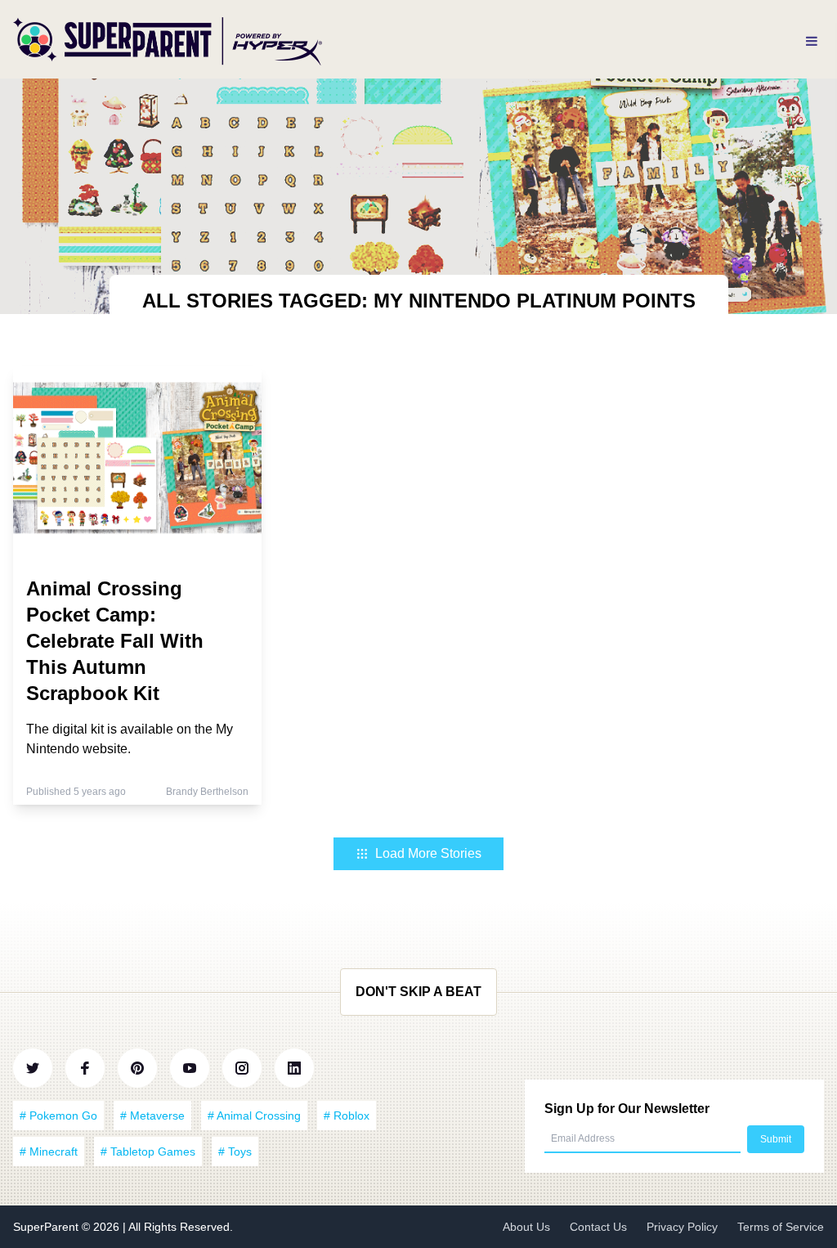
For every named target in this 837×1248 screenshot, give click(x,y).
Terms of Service (780, 1226)
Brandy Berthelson (207, 791)
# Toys (235, 1151)
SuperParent (47, 1226)
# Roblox (346, 1115)
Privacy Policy (682, 1226)
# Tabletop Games (148, 1151)
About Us (526, 1226)
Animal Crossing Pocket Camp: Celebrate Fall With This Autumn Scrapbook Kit (115, 640)
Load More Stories (428, 853)
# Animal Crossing (254, 1115)
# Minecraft (49, 1151)
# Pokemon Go (58, 1115)
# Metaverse (152, 1115)
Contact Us (598, 1226)
